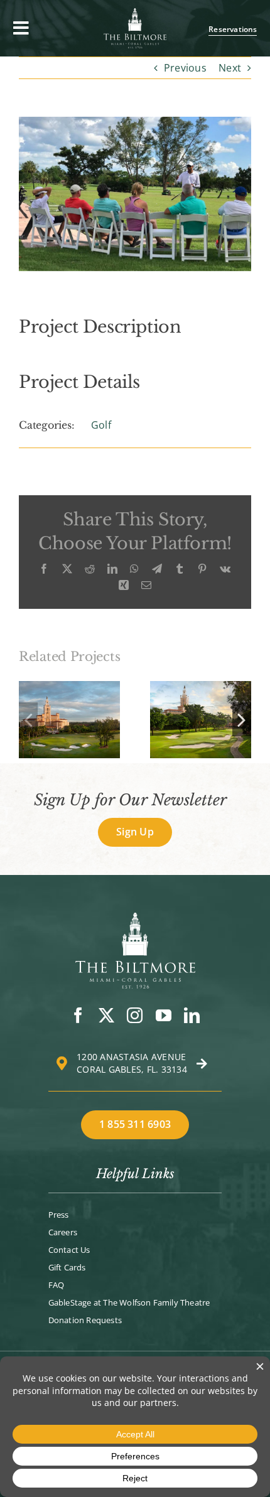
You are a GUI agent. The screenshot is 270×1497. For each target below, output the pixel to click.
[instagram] (135, 1015)
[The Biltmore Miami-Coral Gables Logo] (135, 918)
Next (230, 68)
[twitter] (106, 1015)
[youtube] (163, 1015)
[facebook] (78, 1015)
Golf (101, 425)
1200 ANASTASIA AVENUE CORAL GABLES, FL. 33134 (132, 1063)
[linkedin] (192, 1015)
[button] (28, 719)
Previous (185, 68)
